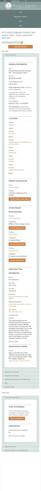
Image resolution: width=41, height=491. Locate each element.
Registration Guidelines (20, 17)
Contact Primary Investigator (19, 199)
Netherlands (12, 153)
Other (26, 296)
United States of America (16, 170)
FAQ (20, 26)
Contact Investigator (17, 228)
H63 (13, 312)
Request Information (16, 418)
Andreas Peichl (13, 251)
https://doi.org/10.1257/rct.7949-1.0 (20, 361)
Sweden (11, 161)
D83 (10, 312)
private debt (12, 304)
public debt (20, 304)
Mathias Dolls (13, 234)
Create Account (15, 1)
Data (20, 21)
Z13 (20, 312)
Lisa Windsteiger (14, 187)
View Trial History (20, 47)
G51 (16, 312)
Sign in (5, 1)
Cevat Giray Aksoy (14, 218)
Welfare (11, 298)
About (20, 12)
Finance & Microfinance (16, 296)
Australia (11, 125)
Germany (12, 133)
